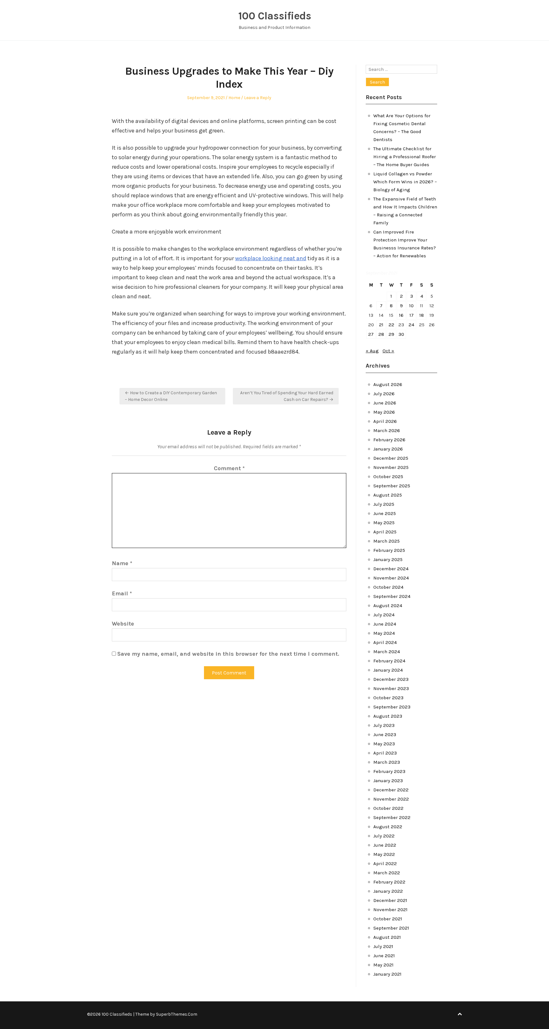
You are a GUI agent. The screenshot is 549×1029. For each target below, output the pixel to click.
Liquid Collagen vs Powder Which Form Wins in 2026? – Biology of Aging (405, 182)
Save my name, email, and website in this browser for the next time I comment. (228, 653)
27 (371, 334)
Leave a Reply (257, 97)
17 (412, 315)
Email (122, 593)
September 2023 (391, 707)
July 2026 (384, 393)
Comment (229, 468)
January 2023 (388, 780)
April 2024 (385, 642)
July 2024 (384, 615)
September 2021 (391, 928)
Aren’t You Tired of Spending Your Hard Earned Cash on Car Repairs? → (286, 396)
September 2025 (391, 486)
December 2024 (391, 569)
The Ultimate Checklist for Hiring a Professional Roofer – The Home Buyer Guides (404, 156)
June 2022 (384, 845)
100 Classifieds (274, 16)
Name (122, 563)
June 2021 (384, 955)
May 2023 (384, 744)
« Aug (372, 351)
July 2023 (384, 725)
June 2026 (384, 403)
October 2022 (388, 808)
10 (411, 305)
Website (123, 623)
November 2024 (391, 578)
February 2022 (389, 882)
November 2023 (391, 688)
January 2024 (388, 670)
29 (391, 334)
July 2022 (384, 836)
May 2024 (384, 633)
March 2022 (386, 873)
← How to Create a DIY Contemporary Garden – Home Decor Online (171, 396)
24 (411, 325)
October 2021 (387, 919)
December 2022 (391, 790)
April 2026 (385, 421)
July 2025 (383, 504)
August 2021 (387, 937)
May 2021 (383, 965)
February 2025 (389, 550)
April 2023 (385, 753)
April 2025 (384, 532)
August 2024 (387, 605)
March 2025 (386, 541)
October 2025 (388, 476)
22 (391, 325)
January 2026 (388, 449)
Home (234, 97)
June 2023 (384, 734)
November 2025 (391, 467)
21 (381, 325)
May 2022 (384, 854)
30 (401, 334)
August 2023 (387, 716)
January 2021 (387, 974)
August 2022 (387, 826)
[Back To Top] (460, 1014)
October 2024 (388, 587)
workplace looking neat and (270, 258)
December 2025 (390, 458)
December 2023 (391, 679)
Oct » (388, 351)
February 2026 (389, 440)
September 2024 (391, 596)
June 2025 (384, 513)
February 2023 (389, 771)
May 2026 (384, 412)
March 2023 (386, 762)
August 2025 (387, 495)
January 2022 (388, 891)
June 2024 (384, 624)
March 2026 (386, 430)
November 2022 (391, 799)
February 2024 (389, 661)
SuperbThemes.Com (176, 1014)
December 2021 (390, 900)
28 (381, 334)
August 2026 (387, 384)
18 (421, 315)
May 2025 (384, 522)
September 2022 (391, 817)
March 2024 (386, 651)
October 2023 (388, 698)
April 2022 (385, 863)
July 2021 (383, 946)
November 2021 (390, 909)
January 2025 (388, 559)
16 (401, 315)
